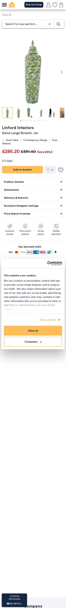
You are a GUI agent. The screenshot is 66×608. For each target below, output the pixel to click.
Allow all (33, 330)
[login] (48, 4)
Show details (48, 319)
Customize (31, 341)
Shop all (6, 14)
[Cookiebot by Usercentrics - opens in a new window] (47, 263)
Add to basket (22, 169)
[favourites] (55, 4)
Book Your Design (34, 5)
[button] (14, 600)
